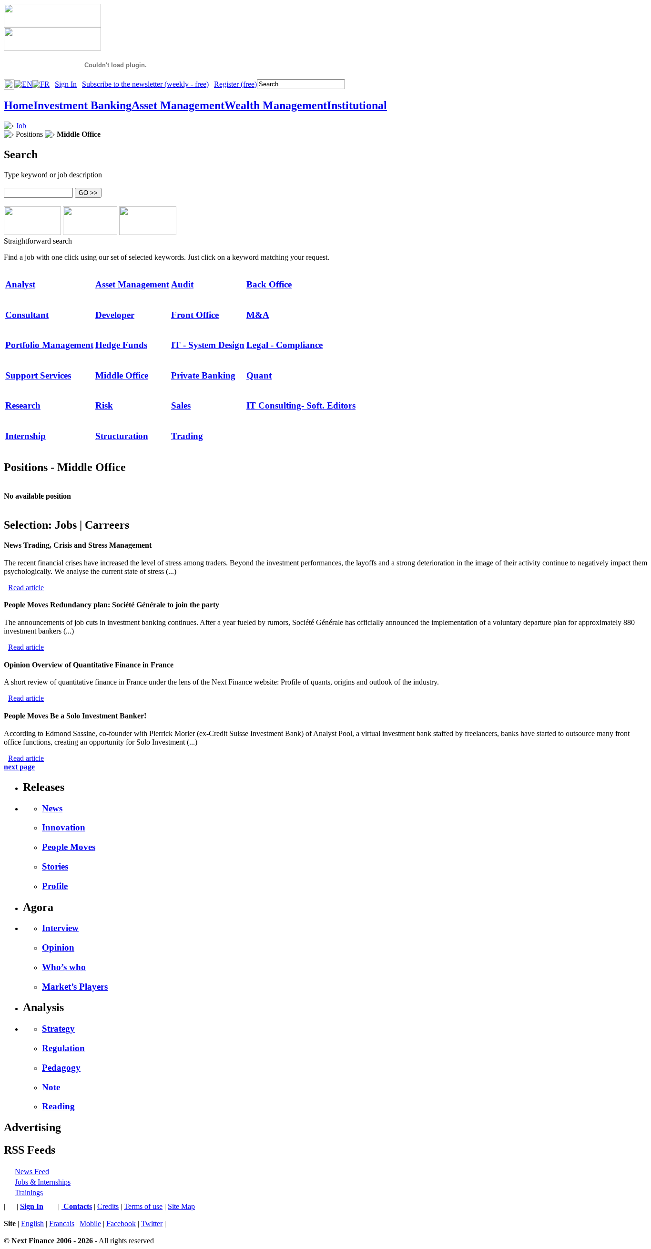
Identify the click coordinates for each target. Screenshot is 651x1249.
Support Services (38, 375)
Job (21, 126)
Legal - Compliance (284, 345)
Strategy (58, 1029)
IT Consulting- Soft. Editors (301, 405)
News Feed (32, 1171)
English (32, 1223)
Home (18, 105)
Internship (25, 436)
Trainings (29, 1192)
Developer (114, 315)
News (52, 808)
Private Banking (203, 375)
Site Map (181, 1206)
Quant (259, 375)
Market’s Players (75, 987)
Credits (108, 1206)
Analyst (20, 284)
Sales (181, 405)
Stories (55, 866)
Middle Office (121, 375)
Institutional (357, 105)
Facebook (121, 1223)
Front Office (195, 315)
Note (51, 1087)
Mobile (90, 1223)
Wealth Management (275, 105)
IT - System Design (207, 345)
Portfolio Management (49, 345)
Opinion (58, 947)
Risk (104, 405)
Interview (60, 928)
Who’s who (64, 967)
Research (23, 405)
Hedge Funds (121, 345)
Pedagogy (61, 1068)
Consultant (27, 315)
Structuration (121, 436)
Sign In (66, 84)
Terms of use (143, 1206)
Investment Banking (82, 105)
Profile (55, 886)
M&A (257, 315)
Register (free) (235, 84)
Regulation (63, 1048)
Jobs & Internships (43, 1182)
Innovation (63, 827)
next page (19, 767)
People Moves (68, 847)
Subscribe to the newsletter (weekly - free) (145, 84)
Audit (182, 284)
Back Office (269, 284)
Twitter (152, 1223)
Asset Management (178, 105)
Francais (61, 1223)
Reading (58, 1106)
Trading (187, 436)
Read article (26, 588)
